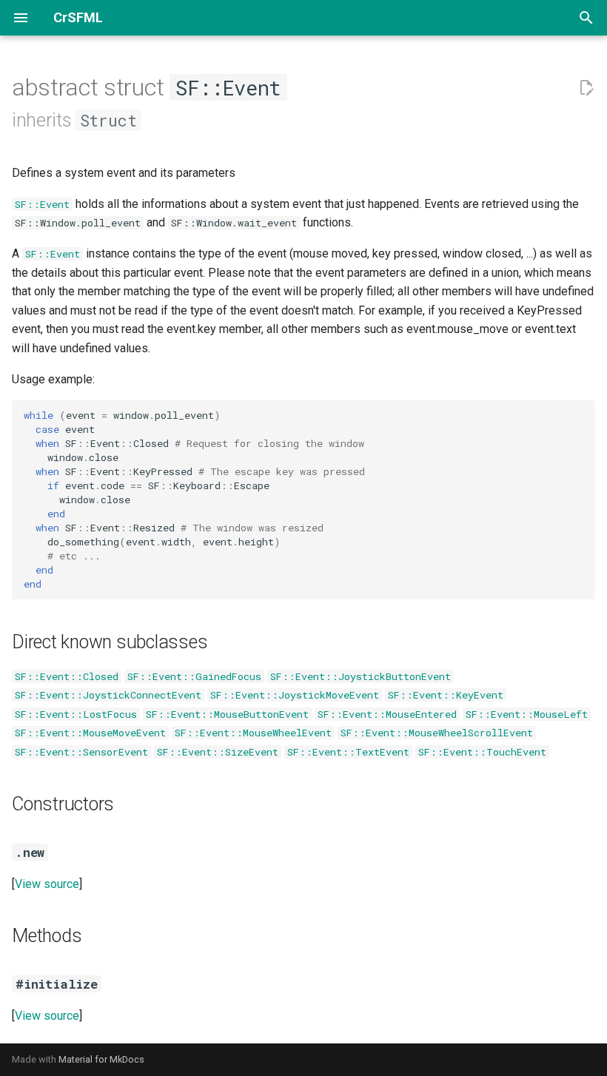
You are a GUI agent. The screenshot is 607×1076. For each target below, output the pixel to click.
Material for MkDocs (101, 1059)
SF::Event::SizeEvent (217, 752)
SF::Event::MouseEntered (387, 714)
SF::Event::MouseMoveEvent (90, 732)
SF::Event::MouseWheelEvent (253, 732)
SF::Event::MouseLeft (527, 714)
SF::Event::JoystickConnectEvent (108, 695)
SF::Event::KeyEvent (445, 695)
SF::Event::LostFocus (76, 714)
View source (47, 884)
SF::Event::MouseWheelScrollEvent (437, 732)
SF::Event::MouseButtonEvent (227, 714)
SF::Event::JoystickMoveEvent (294, 695)
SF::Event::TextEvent (348, 752)
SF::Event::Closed (66, 676)
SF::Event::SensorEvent (81, 752)
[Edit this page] (586, 88)
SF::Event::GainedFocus (194, 676)
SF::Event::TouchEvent (482, 752)
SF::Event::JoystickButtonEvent (360, 676)
